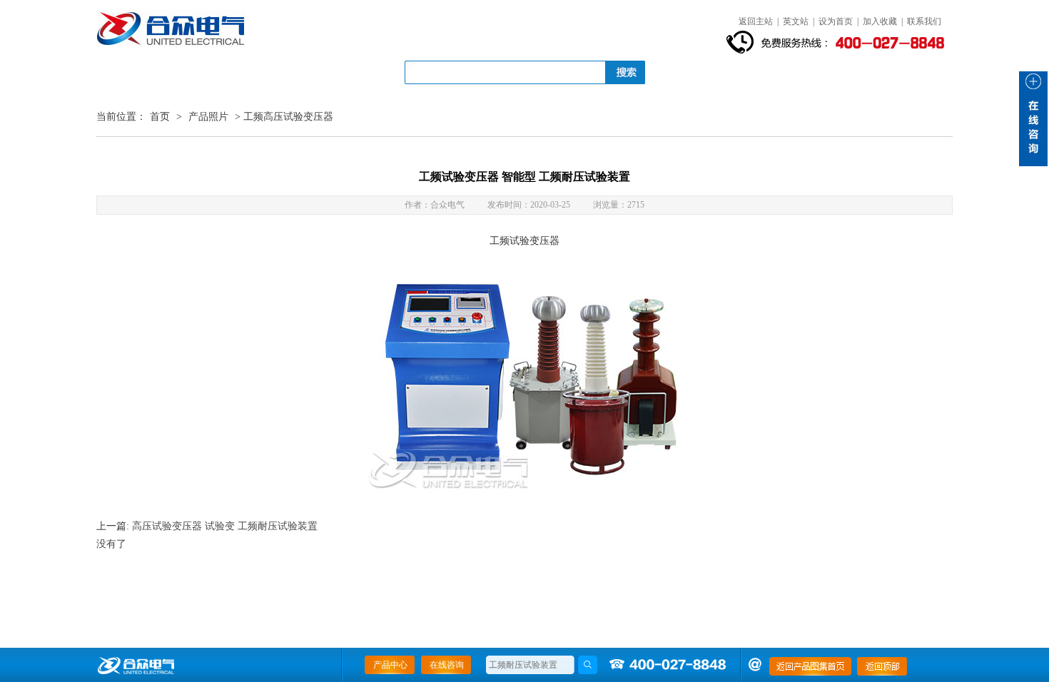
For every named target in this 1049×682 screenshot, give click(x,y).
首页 (160, 116)
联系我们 (924, 21)
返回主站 (756, 21)
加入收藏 (880, 21)
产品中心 (390, 665)
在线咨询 (447, 665)
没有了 (111, 544)
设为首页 (836, 21)
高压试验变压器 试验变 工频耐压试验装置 (225, 526)
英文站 (796, 21)
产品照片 (208, 116)
